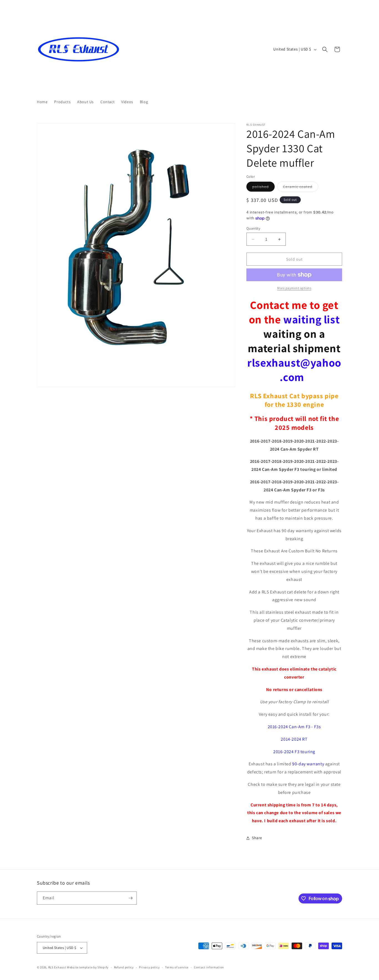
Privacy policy (149, 967)
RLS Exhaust (57, 967)
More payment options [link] (294, 288)
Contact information (209, 967)
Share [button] (257, 837)
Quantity (253, 228)
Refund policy (124, 967)
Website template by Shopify (87, 967)
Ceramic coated (300, 188)
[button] (325, 49)
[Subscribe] (130, 898)
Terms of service (176, 967)
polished (263, 188)
